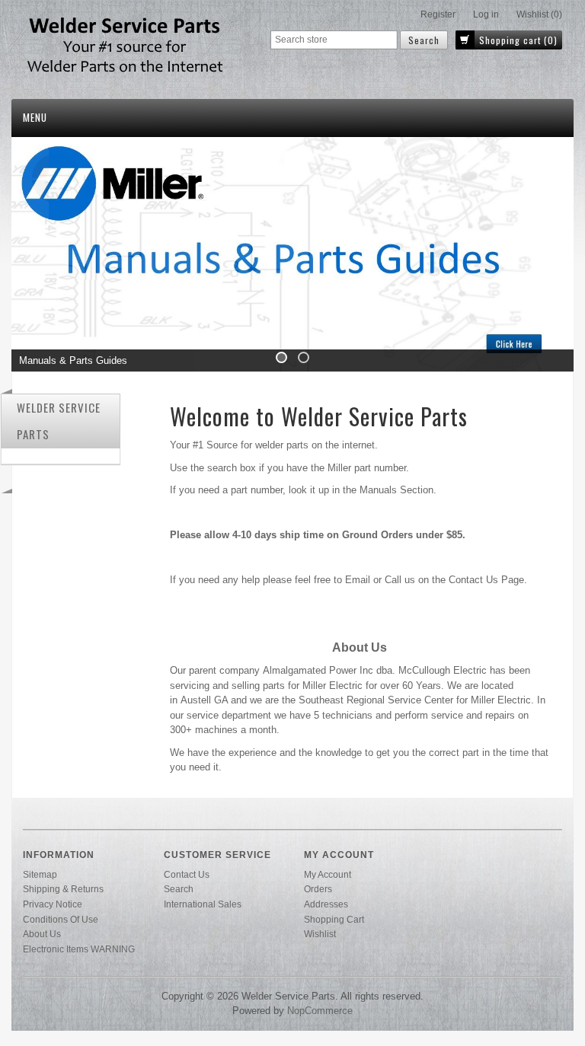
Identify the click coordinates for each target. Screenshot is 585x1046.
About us (42, 934)
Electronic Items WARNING (79, 949)
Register (438, 14)
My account (327, 874)
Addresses (326, 904)
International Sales (202, 904)
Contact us (186, 874)
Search (178, 889)
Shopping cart (334, 919)
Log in (486, 14)
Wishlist (320, 934)
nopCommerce (320, 1010)
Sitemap (40, 874)
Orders (318, 889)
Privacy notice (52, 904)
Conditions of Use (60, 919)
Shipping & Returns (63, 889)
